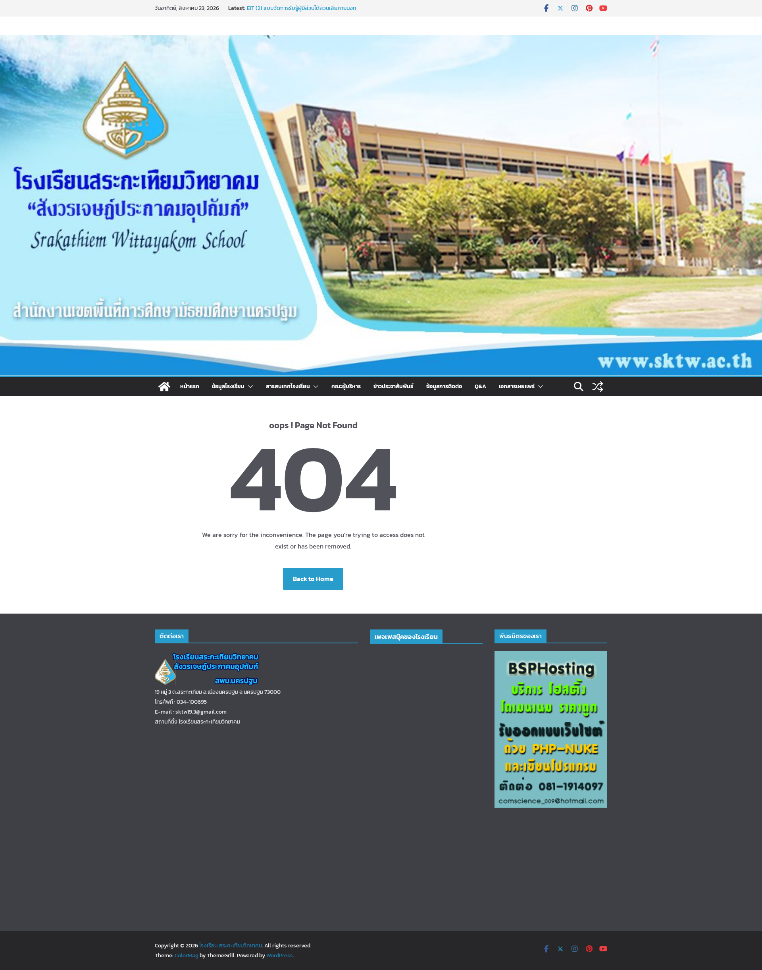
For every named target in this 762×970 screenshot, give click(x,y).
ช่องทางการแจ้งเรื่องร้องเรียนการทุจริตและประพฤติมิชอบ (311, 8)
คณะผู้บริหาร (346, 386)
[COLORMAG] (207, 656)
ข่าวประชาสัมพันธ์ (393, 386)
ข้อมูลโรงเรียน (228, 386)
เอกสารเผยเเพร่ (517, 386)
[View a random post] (597, 386)
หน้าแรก (189, 386)
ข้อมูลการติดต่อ (444, 386)
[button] (248, 386)
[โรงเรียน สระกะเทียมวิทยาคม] (164, 386)
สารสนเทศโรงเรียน (288, 386)
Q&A (480, 386)
